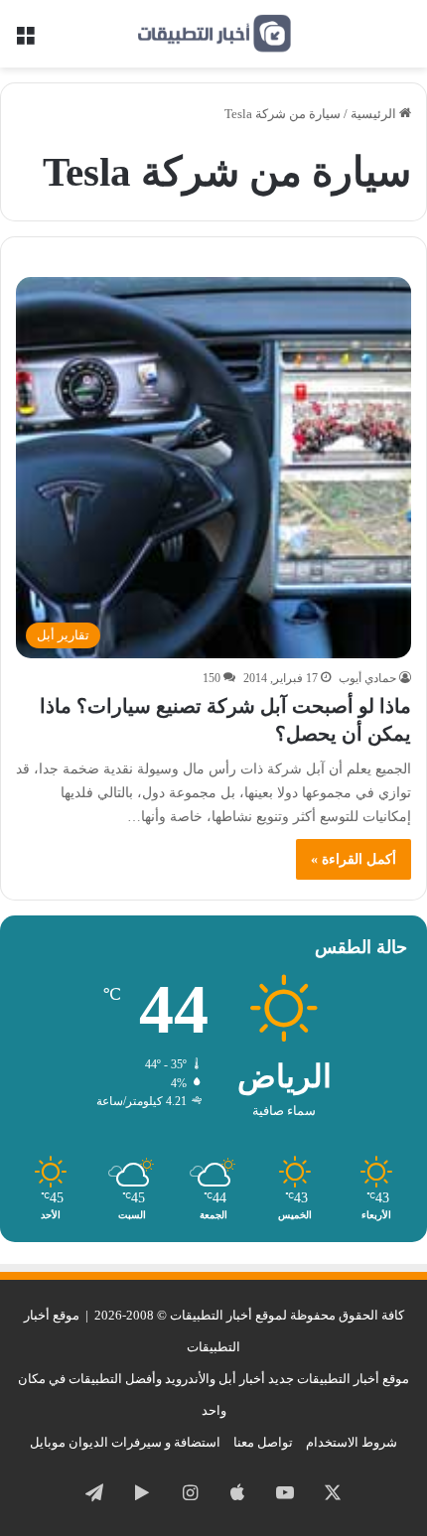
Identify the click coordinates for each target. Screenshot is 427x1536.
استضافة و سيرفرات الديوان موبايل (125, 1442)
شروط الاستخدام (351, 1442)
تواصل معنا (263, 1442)
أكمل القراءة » (353, 859)
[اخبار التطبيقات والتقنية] (213, 34)
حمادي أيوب (367, 678)
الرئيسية (375, 113)
